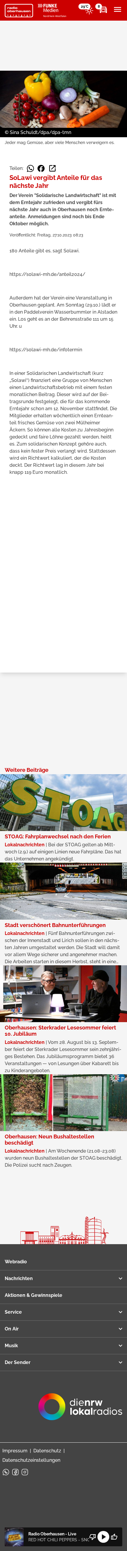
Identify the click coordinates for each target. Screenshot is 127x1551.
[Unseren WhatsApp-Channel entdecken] (5, 1472)
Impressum (14, 1451)
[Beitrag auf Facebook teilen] (41, 168)
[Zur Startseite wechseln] (19, 10)
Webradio (16, 1261)
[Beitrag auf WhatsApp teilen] (30, 168)
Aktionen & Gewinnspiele (33, 1295)
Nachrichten (19, 1278)
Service (13, 1312)
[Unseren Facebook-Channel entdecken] (15, 1472)
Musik (11, 1345)
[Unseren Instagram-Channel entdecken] (24, 1472)
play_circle (103, 1537)
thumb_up (114, 1536)
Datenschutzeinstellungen (31, 1460)
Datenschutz (47, 1451)
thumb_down (92, 1536)
